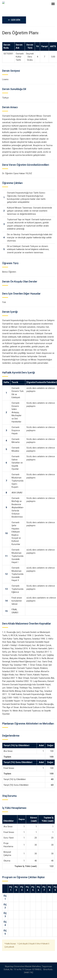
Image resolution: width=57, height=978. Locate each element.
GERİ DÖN (15, 20)
